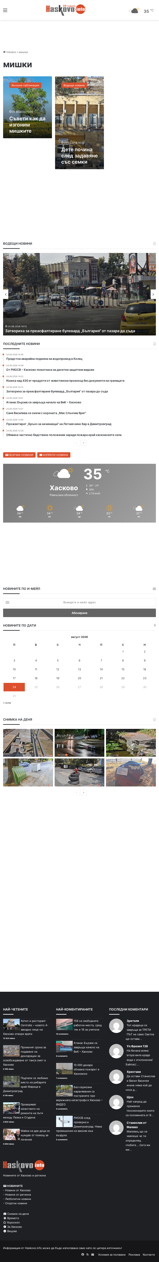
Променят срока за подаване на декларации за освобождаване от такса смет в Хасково (24, 1056)
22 (123, 678)
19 (57, 678)
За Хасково (14, 1226)
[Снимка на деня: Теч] (80, 743)
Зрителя (133, 1020)
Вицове (11, 1231)
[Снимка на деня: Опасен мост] (28, 743)
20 (79, 678)
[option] (79, 294)
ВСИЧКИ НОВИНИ (20, 455)
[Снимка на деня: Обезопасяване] (80, 772)
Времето (12, 1218)
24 (14, 687)
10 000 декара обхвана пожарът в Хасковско (86, 1069)
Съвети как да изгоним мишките (27, 125)
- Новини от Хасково (17, 1190)
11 (36, 669)
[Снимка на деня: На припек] (131, 743)
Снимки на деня (17, 1213)
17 (14, 678)
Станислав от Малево (137, 1125)
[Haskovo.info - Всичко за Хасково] (66, 10)
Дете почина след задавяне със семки (79, 155)
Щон (130, 1097)
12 (57, 669)
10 (14, 669)
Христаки (134, 1071)
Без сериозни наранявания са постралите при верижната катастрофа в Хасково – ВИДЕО (79, 1095)
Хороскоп (13, 1222)
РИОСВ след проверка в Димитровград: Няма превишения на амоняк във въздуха (79, 1126)
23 (144, 678)
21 (101, 678)
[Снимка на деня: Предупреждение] (131, 772)
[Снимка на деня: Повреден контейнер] (28, 772)
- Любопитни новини (17, 1199)
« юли (7, 702)
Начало (11, 52)
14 (101, 669)
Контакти (149, 1254)
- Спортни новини (15, 1203)
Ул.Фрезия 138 (137, 1046)
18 (36, 678)
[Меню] (5, 11)
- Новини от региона (17, 1194)
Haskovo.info (33, 1248)
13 (79, 669)
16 (144, 669)
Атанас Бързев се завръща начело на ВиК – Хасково (53, 331)
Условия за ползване (112, 1254)
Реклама (134, 1254)
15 (123, 669)
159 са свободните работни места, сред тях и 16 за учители (88, 1025)
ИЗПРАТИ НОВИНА (55, 455)
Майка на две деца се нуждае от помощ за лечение (35, 1135)
